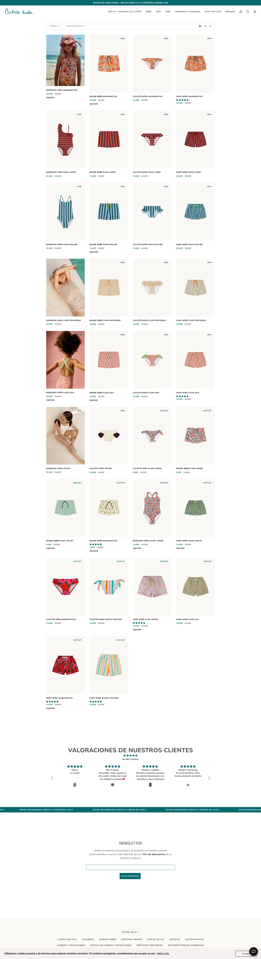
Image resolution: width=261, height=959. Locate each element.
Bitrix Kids (65, 939)
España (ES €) (129, 932)
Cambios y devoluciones (71, 945)
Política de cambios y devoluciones (111, 945)
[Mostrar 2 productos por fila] (200, 26)
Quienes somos (108, 939)
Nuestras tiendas (132, 939)
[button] (182, 100)
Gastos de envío (194, 939)
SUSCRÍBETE (88, 939)
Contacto (174, 939)
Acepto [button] (246, 953)
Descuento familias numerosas (186, 945)
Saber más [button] (163, 953)
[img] (130, 755)
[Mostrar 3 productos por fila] (205, 26)
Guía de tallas (155, 939)
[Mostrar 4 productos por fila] (211, 26)
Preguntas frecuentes (150, 945)
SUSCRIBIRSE (130, 876)
